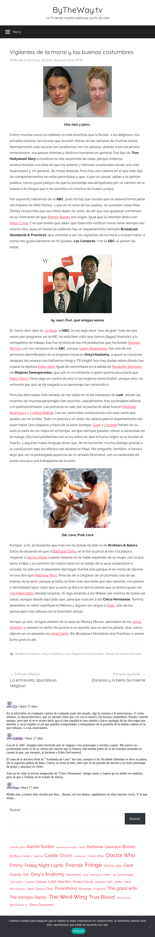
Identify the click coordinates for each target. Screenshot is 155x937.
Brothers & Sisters (27, 654)
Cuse (97, 425)
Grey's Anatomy (52, 654)
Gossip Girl (19, 874)
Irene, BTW (75, 60)
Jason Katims (16, 882)
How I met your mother (97, 874)
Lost (68, 654)
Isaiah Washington (93, 348)
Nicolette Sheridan (127, 367)
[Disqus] (77, 749)
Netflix (119, 881)
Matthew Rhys (46, 575)
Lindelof (110, 425)
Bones (128, 846)
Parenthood (66, 888)
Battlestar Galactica (103, 846)
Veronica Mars (124, 898)
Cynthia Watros (41, 413)
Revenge (85, 889)
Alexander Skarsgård (66, 847)
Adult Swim (59, 634)
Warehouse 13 (18, 904)
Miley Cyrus (19, 223)
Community (80, 856)
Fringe (93, 864)
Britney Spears (58, 217)
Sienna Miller (37, 557)
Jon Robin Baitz (22, 593)
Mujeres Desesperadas (88, 654)
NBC (110, 881)
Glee (128, 865)
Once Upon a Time (40, 889)
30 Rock (50, 330)
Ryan (111, 605)
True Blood (102, 897)
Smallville (99, 888)
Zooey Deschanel (41, 905)
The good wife (122, 888)
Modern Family (83, 882)
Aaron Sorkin (40, 846)
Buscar (15, 810)
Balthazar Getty (64, 551)
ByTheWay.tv (78, 10)
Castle (51, 855)
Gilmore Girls (113, 866)
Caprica (38, 856)
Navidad (100, 881)
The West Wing (68, 897)
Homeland (73, 875)
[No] (150, 926)
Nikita (128, 881)
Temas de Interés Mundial (123, 654)
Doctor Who (120, 855)
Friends (74, 865)
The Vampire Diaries (28, 897)
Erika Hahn (46, 367)
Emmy (16, 865)
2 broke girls (17, 847)
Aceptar (78, 931)
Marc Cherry (19, 378)
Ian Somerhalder (123, 874)
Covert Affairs (96, 856)
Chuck (66, 855)
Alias (82, 847)
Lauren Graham (36, 882)
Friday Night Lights (44, 865)
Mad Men (64, 882)
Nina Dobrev (17, 888)
